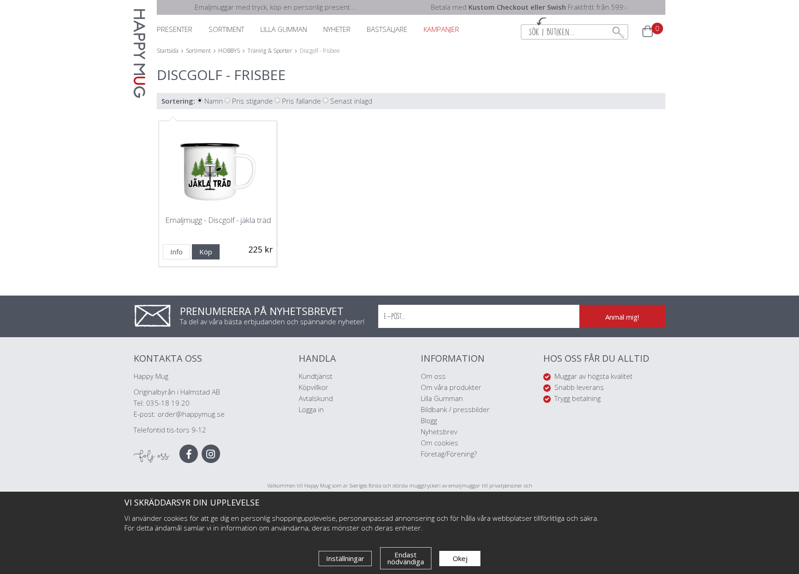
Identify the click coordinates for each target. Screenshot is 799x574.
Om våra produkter (451, 387)
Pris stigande (252, 100)
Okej (460, 558)
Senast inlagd (351, 100)
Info (176, 251)
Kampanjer (441, 29)
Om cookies (439, 442)
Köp (205, 251)
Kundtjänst (315, 376)
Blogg (429, 420)
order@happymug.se (191, 414)
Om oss (433, 376)
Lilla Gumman (443, 398)
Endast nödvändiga (405, 558)
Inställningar (345, 558)
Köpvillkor (313, 387)
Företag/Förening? (449, 453)
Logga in (311, 409)
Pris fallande (301, 100)
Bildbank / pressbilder (455, 409)
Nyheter (336, 29)
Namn (213, 100)
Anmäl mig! (622, 316)
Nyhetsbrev (439, 431)
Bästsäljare (387, 29)
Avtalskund (316, 398)
